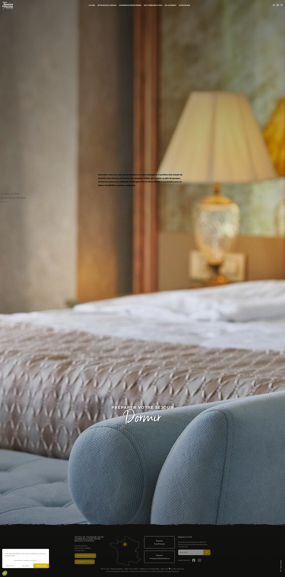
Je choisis (25, 566)
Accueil (92, 5)
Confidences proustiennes (130, 5)
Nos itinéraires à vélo (153, 5)
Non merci (10, 566)
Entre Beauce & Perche (107, 5)
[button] (4, 573)
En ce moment (170, 5)
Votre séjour (184, 5)
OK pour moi (41, 566)
